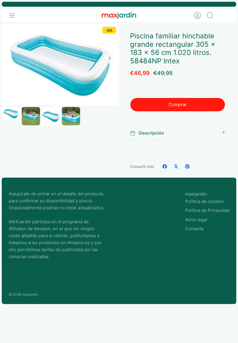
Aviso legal (196, 219)
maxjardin (30, 294)
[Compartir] (164, 166)
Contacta (194, 228)
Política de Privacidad (207, 210)
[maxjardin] (119, 15)
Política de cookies (204, 201)
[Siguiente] (109, 58)
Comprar (178, 104)
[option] (60, 64)
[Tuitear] (176, 166)
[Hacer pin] (187, 166)
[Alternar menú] (15, 15)
